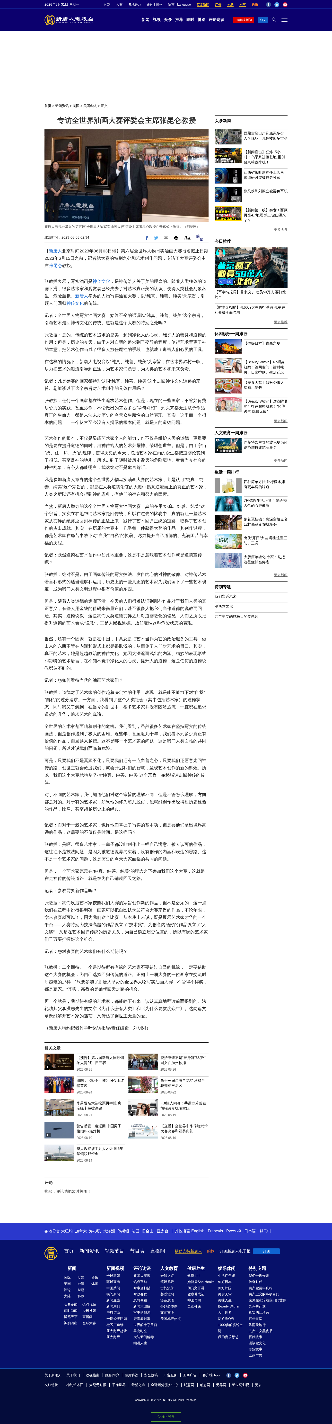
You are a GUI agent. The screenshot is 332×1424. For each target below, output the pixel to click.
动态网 (205, 1385)
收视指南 (92, 1375)
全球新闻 (113, 1276)
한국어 (265, 1231)
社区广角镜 (114, 1325)
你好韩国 (225, 1288)
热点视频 (89, 1305)
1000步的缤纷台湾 (230, 1328)
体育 (94, 1284)
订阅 (266, 1251)
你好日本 (225, 1282)
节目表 (137, 1251)
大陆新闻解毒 (143, 1337)
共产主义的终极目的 (264, 1294)
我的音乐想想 (228, 1337)
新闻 (145, 20)
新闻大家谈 (141, 1276)
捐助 (230, 4)
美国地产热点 (170, 1319)
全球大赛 (89, 1323)
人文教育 (169, 1268)
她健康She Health (201, 1282)
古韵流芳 (167, 1288)
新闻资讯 (62, 106)
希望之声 (138, 1385)
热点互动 (140, 1282)
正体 (150, 4)
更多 (258, 1385)
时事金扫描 (141, 1288)
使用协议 (131, 1375)
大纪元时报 (97, 1385)
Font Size (187, 237)
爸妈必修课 (168, 1306)
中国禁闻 (113, 1288)
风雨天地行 (257, 1325)
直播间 (157, 1251)
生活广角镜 (226, 1276)
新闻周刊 (113, 1306)
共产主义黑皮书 (260, 1331)
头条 (168, 20)
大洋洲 (109, 1231)
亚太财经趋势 (116, 1331)
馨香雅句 (167, 1294)
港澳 (81, 1278)
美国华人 (90, 106)
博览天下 (71, 1317)
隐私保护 (112, 1375)
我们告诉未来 (225, 596)
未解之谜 (167, 1276)
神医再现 (194, 1300)
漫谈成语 (167, 1300)
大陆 (67, 1296)
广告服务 (170, 1375)
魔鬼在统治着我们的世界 (267, 1300)
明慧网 (189, 1385)
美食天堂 (225, 1294)
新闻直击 (113, 1300)
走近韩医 (194, 1306)
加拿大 (81, 1231)
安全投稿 (151, 1375)
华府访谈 (113, 1312)
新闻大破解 (141, 1306)
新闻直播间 (244, 20)
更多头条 (281, 230)
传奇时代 (255, 1282)
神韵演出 (71, 1323)
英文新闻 (203, 4)
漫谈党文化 (224, 606)
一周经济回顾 (116, 1319)
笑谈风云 (167, 1282)
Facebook (268, 4)
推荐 (179, 20)
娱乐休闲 (227, 1268)
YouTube (285, 4)
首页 (47, 106)
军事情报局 (141, 1312)
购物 (255, 4)
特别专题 (223, 586)
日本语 (250, 1231)
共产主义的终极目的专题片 (236, 616)
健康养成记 (195, 1294)
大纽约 (67, 1231)
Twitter (276, 4)
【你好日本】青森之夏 (262, 343)
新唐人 (55, 251)
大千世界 (225, 1312)
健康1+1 (193, 1276)
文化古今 (167, 1312)
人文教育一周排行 (231, 432)
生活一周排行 (227, 472)
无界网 (221, 1385)
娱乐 (94, 1278)
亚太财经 (113, 1337)
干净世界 (119, 1385)
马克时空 (140, 1331)
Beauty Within (228, 1306)
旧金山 (147, 1231)
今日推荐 (223, 241)
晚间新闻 (113, 1294)
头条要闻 (71, 1305)
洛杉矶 (95, 1231)
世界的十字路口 (145, 1325)
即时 (190, 20)
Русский (233, 1231)
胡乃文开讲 (195, 1288)
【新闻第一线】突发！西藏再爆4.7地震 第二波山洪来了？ (266, 215)
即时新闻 (71, 1311)
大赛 (119, 4)
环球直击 (113, 1282)
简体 (159, 4)
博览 (201, 20)
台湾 (81, 1284)
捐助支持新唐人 (188, 1251)
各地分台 (134, 4)
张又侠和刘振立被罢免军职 (266, 191)
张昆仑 (55, 265)
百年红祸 (255, 1319)
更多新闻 (281, 421)
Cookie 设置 (166, 1417)
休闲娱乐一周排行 (231, 333)
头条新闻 (223, 120)
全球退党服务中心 (164, 1385)
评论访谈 (216, 20)
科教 (81, 1296)
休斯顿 (123, 1231)
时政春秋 (140, 1294)
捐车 (242, 4)
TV (263, 20)
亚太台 (162, 1231)
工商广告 (255, 1355)
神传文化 (101, 281)
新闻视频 (115, 1268)
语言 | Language (179, 4)
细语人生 (140, 1343)
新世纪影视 (240, 1385)
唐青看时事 (141, 1319)
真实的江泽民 (259, 1312)
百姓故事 (255, 1337)
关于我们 (73, 1375)
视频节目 (114, 1251)
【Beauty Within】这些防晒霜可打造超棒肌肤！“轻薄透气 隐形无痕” (266, 406)
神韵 (107, 4)
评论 (67, 1290)
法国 (135, 1231)
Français (215, 1231)
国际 (67, 1278)
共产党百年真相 (260, 1288)
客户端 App (211, 1375)
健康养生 (196, 1268)
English (197, 1231)
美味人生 (225, 1300)
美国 (76, 106)
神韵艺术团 (74, 1385)
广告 (218, 4)
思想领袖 (140, 1300)
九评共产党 (257, 1306)
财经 (81, 1290)
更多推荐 (281, 322)
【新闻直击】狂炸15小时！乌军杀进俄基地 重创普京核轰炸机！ (264, 157)
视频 (157, 20)
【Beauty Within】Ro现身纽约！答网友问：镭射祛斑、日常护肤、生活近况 (264, 367)
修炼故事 (255, 1349)
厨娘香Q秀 (226, 1319)
